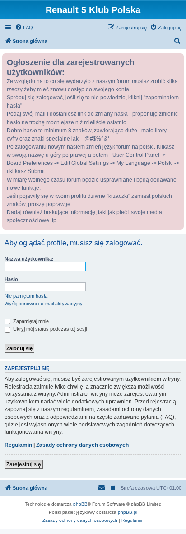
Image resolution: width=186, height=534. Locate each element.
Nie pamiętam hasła (26, 296)
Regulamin (18, 445)
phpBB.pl (127, 512)
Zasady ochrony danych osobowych (82, 445)
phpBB (80, 503)
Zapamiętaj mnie (30, 321)
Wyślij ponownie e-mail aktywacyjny (44, 303)
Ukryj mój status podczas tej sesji (49, 329)
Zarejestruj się (23, 464)
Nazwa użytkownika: (29, 259)
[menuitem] (24, 27)
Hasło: (12, 279)
